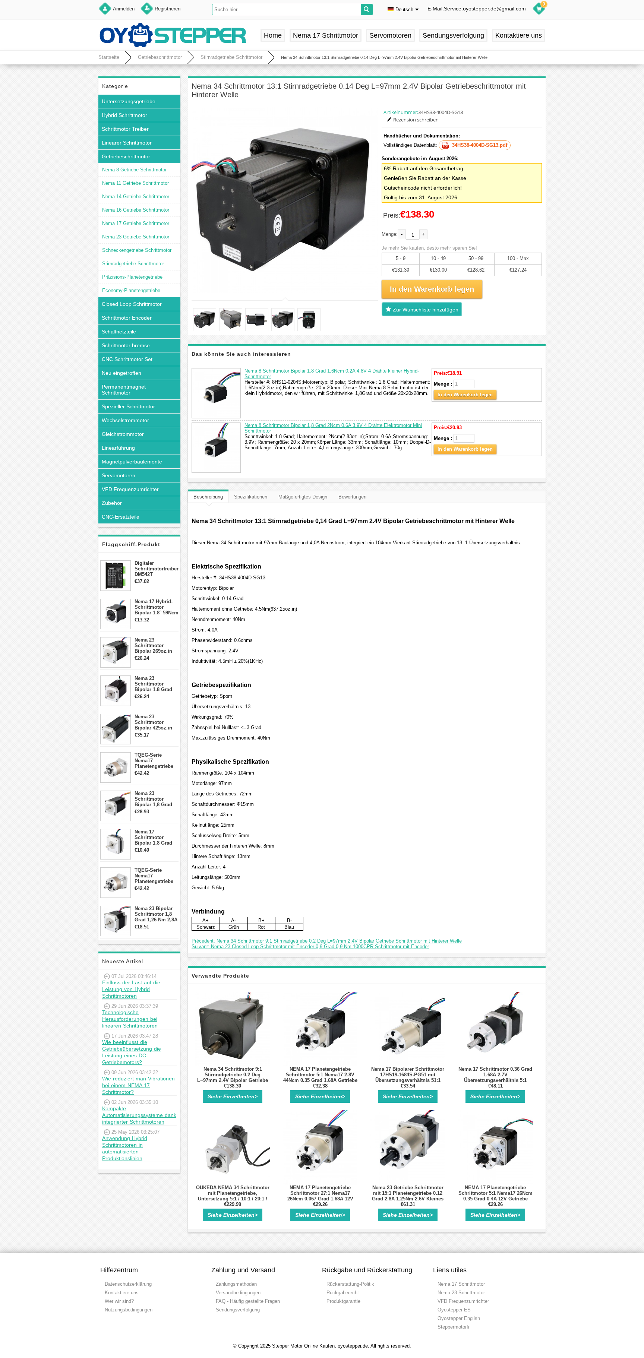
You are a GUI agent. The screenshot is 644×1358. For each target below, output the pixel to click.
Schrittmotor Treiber (125, 129)
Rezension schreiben (416, 119)
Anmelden (124, 9)
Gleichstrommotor (123, 434)
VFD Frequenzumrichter (130, 489)
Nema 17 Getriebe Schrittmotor (135, 223)
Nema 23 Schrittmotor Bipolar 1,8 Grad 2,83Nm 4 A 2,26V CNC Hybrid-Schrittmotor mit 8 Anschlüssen (156, 799)
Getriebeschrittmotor (160, 57)
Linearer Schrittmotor (127, 143)
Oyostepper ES (454, 1310)
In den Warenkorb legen (465, 395)
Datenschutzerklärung (128, 1284)
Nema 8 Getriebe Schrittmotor (134, 169)
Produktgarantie (343, 1301)
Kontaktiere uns (518, 35)
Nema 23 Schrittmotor (461, 1292)
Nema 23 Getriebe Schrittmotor (135, 237)
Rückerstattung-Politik (350, 1284)
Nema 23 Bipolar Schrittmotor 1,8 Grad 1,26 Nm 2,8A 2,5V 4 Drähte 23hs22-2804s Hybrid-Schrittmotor (156, 914)
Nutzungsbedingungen (128, 1310)
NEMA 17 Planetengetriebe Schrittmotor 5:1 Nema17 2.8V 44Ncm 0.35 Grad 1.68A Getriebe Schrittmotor (320, 1077)
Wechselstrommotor (125, 420)
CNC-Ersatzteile (120, 517)
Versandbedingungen (238, 1292)
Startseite (108, 57)
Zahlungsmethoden (236, 1284)
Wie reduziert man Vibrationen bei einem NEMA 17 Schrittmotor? (138, 1085)
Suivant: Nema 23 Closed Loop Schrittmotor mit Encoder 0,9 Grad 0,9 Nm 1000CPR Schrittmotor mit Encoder (310, 946)
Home (273, 35)
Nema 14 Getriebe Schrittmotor (135, 196)
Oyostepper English (459, 1318)
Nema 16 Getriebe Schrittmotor (135, 210)
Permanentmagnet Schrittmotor (124, 390)
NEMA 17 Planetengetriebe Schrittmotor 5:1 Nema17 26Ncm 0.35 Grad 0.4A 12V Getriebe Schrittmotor (495, 1196)
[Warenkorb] (539, 10)
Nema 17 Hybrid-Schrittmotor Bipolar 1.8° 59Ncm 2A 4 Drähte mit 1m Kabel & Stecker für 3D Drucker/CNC (157, 607)
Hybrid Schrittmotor (124, 115)
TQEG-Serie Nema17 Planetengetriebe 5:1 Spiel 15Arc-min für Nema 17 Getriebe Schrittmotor (154, 760)
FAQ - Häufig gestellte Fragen (248, 1301)
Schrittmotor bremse (126, 345)
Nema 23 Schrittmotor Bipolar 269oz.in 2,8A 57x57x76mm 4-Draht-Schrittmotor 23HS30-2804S (155, 645)
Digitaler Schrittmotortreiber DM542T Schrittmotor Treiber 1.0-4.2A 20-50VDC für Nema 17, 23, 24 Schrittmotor (157, 568)
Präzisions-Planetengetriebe (132, 277)
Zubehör (112, 503)
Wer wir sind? (119, 1301)
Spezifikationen (250, 497)
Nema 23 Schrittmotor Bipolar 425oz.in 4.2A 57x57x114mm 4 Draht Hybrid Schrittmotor (156, 722)
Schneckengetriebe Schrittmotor (136, 250)
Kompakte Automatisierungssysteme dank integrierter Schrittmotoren (139, 1115)
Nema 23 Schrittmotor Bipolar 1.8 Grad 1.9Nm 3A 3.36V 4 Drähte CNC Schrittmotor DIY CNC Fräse (155, 683)
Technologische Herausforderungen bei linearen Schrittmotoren (130, 1019)
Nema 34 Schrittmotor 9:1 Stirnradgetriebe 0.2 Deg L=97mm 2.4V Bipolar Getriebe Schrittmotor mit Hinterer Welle (233, 1077)
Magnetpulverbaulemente (132, 462)
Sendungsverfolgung (453, 35)
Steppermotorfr (454, 1327)
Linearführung (118, 448)
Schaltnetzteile (119, 332)
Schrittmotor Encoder (127, 318)
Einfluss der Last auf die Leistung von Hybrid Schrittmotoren (131, 989)
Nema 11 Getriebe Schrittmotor (135, 183)
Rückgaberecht (342, 1292)
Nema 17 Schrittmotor (325, 35)
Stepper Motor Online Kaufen (303, 1346)
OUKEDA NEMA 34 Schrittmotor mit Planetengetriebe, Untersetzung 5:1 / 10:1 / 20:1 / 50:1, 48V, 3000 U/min (232, 1196)
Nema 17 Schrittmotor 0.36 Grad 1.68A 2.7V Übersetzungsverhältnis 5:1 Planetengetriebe (495, 1077)
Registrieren (167, 9)
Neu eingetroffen (121, 373)
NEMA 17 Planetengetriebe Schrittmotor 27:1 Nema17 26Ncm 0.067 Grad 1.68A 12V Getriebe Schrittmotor (320, 1196)
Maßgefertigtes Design (302, 497)
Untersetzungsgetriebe (128, 101)
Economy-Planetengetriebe (131, 290)
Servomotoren (390, 35)
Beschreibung (208, 497)
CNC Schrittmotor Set (127, 359)
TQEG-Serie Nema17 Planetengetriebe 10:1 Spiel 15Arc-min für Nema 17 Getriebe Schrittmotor (154, 875)
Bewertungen (352, 497)
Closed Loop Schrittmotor (132, 304)
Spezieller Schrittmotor (128, 406)
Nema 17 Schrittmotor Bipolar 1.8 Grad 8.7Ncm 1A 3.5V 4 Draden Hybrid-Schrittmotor (155, 837)
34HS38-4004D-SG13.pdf (479, 145)
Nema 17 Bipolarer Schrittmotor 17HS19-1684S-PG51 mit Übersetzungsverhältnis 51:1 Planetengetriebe (407, 1077)
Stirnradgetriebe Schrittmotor (231, 57)
